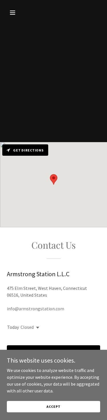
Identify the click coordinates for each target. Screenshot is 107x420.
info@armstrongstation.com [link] (35, 308)
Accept (53, 406)
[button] (14, 12)
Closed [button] (27, 327)
